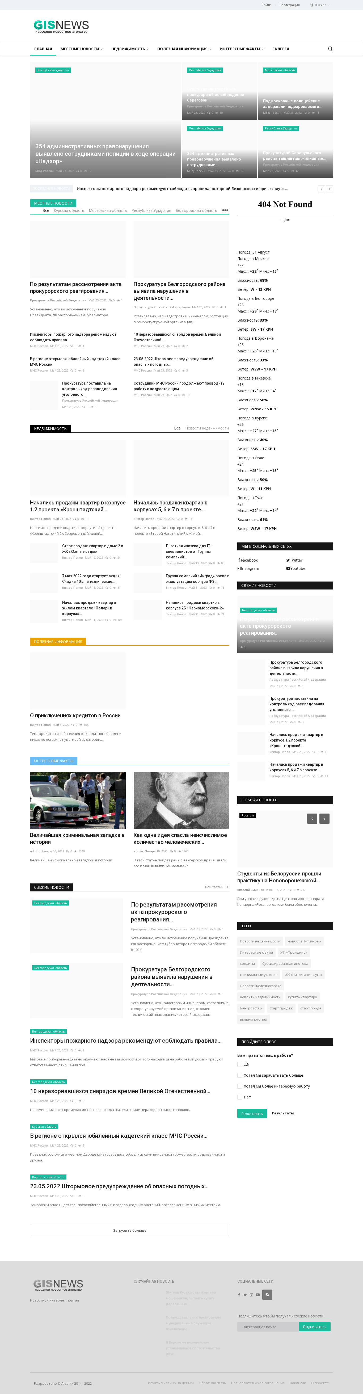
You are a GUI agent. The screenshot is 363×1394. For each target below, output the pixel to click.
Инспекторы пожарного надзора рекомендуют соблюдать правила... (73, 337)
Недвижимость (50, 428)
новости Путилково (304, 941)
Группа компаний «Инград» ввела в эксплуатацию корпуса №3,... (197, 579)
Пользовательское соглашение (258, 1382)
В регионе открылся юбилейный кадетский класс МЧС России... (75, 362)
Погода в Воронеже (255, 338)
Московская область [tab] (108, 210)
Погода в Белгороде (255, 298)
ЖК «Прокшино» (293, 952)
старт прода (310, 1008)
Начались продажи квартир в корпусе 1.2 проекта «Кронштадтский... (296, 740)
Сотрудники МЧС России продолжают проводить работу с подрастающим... (179, 386)
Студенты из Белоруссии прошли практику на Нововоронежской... (279, 877)
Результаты (283, 1113)
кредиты (247, 963)
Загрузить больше (129, 1230)
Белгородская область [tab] (196, 210)
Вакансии (298, 1382)
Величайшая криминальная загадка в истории (77, 838)
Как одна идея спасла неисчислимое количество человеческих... (180, 838)
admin (34, 851)
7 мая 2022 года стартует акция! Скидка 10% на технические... (91, 579)
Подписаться (315, 1326)
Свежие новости (51, 887)
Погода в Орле (250, 457)
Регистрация (290, 5)
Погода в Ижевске (254, 378)
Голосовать (252, 1113)
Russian (320, 5)
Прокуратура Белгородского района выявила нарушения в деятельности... (172, 977)
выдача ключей (253, 1019)
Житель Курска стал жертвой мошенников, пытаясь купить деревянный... (191, 1298)
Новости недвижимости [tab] (207, 428)
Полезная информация (58, 641)
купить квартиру (302, 997)
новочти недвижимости (260, 997)
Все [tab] (46, 210)
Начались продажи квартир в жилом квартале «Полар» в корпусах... (89, 608)
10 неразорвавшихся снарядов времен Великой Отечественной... (177, 337)
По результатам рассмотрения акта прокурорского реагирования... (174, 912)
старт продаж (281, 1008)
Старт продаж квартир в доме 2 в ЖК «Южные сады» (92, 549)
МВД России (44, 171)
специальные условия (258, 974)
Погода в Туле (250, 497)
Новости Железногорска (260, 985)
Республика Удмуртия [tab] (151, 210)
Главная (43, 48)
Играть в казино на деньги (171, 1382)
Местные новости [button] (80, 48)
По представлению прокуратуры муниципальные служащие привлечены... (193, 1323)
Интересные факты (53, 760)
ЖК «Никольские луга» (303, 974)
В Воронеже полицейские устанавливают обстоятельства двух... (193, 1348)
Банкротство (251, 1008)
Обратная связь (212, 1382)
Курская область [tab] (69, 210)
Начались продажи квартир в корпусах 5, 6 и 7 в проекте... (296, 767)
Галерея (280, 48)
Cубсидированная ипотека (285, 963)
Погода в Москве (253, 258)
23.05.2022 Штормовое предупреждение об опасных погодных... (173, 362)
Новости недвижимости (260, 941)
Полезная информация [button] (183, 48)
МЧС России (39, 346)
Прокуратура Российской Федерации (215, 106)
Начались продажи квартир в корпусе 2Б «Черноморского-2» (195, 605)
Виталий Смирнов (250, 890)
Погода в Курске (252, 417)
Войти (266, 5)
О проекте (320, 1382)
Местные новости (53, 203)
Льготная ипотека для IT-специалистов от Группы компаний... (188, 551)
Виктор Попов (72, 557)
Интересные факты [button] (240, 48)
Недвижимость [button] (128, 48)
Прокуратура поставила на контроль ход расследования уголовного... (89, 389)
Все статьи (215, 887)
